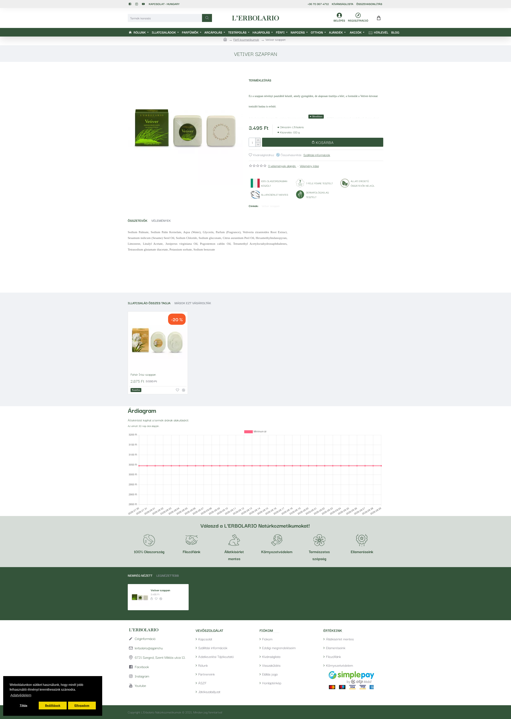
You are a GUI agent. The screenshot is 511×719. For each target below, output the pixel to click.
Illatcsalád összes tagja (149, 303)
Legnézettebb (167, 575)
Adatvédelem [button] (20, 695)
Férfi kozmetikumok (246, 39)
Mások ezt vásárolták (192, 303)
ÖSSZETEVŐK (137, 220)
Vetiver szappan (271, 206)
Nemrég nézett (140, 575)
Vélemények (161, 220)
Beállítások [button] (52, 705)
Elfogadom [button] (81, 705)
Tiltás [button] (23, 705)
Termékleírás (260, 80)
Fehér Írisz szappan (143, 374)
